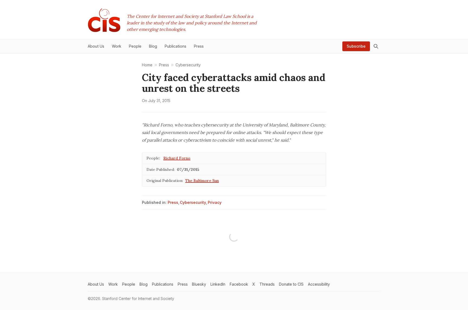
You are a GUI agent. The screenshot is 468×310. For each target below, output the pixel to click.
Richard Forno (176, 158)
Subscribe (356, 46)
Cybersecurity (193, 202)
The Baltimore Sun (202, 180)
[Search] (376, 46)
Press (173, 202)
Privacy (215, 202)
